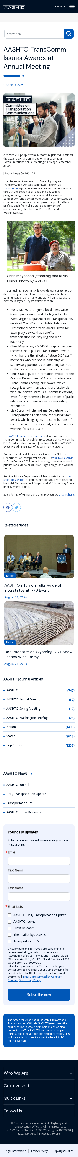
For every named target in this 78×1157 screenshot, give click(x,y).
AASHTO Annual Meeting (23, 699)
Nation (11, 727)
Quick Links (15, 1098)
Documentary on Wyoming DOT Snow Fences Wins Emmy (38, 654)
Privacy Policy (39, 1151)
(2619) (70, 736)
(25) (72, 718)
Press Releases (24, 928)
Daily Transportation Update (26, 794)
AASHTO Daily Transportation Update (39, 915)
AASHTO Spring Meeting (23, 708)
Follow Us (13, 1111)
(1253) (70, 745)
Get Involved (16, 1085)
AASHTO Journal (17, 785)
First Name (15, 870)
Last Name (15, 888)
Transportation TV (19, 803)
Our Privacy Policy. (30, 980)
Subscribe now (39, 994)
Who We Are (16, 1073)
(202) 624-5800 (27, 1133)
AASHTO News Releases (23, 812)
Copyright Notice (63, 1151)
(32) (72, 699)
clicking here (66, 494)
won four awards (62, 458)
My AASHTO (59, 6)
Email (11, 852)
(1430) (70, 727)
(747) (71, 690)
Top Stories (14, 745)
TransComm (11, 188)
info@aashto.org (49, 1133)
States (10, 736)
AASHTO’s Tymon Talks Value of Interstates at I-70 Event (32, 588)
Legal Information (15, 1151)
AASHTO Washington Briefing (27, 718)
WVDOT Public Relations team (27, 436)
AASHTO (12, 690)
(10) (72, 709)
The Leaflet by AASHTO (30, 934)
